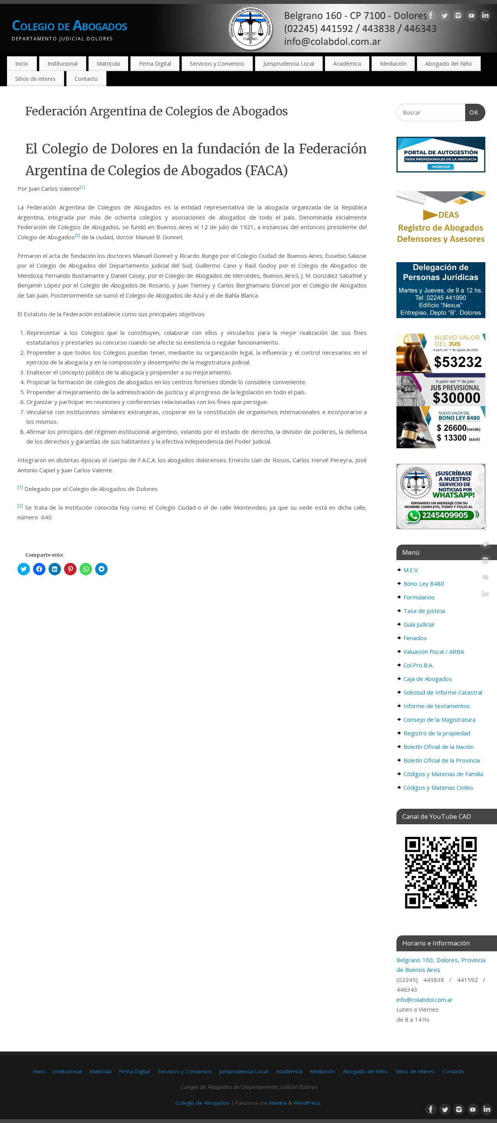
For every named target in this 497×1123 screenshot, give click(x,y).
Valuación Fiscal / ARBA (433, 651)
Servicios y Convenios (217, 63)
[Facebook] (431, 17)
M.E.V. (411, 570)
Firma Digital (155, 63)
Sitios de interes (35, 78)
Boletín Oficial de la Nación (438, 746)
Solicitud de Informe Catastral (442, 692)
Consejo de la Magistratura (439, 719)
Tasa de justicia (424, 611)
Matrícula (108, 63)
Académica (347, 63)
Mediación (393, 63)
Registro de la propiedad (436, 733)
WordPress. (307, 1102)
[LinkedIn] (485, 17)
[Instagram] (458, 17)
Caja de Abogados (427, 679)
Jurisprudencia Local (288, 63)
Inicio (21, 63)
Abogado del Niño (448, 63)
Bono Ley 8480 (423, 583)
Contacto (86, 78)
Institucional (62, 63)
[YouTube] (472, 17)
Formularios (419, 597)
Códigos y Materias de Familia (443, 774)
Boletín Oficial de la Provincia (441, 760)
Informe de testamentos (436, 706)
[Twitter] (444, 17)
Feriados (415, 638)
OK (472, 112)
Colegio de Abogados (69, 25)
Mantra (278, 1102)
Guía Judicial (418, 624)
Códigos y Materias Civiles (438, 787)
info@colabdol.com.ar (424, 999)
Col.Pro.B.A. (418, 665)
